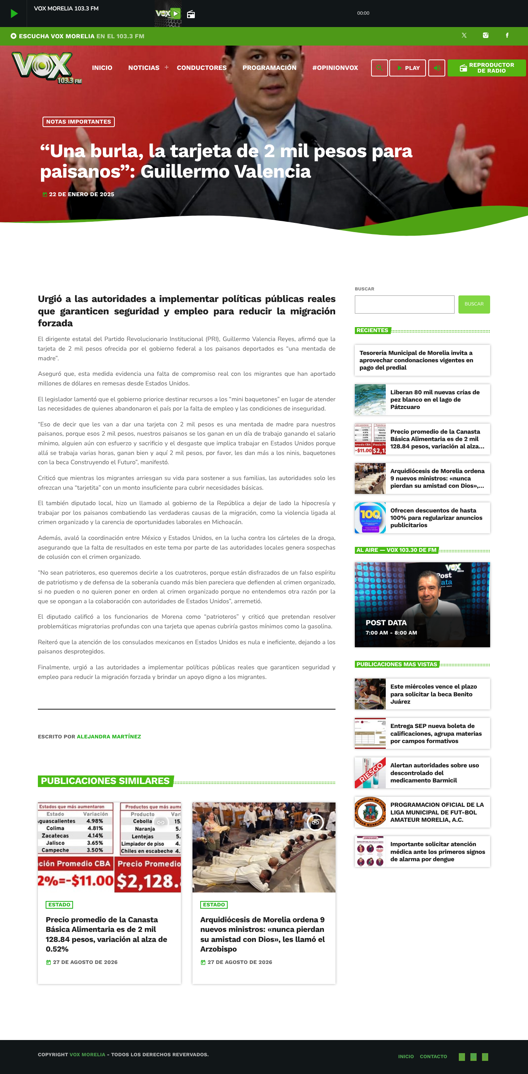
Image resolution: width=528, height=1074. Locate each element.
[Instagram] (486, 36)
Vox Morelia (87, 1055)
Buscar (364, 289)
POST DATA (386, 622)
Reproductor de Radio (486, 67)
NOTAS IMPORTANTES (78, 121)
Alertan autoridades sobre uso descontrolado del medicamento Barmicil (434, 773)
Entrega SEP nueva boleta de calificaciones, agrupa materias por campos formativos (436, 733)
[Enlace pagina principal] (47, 68)
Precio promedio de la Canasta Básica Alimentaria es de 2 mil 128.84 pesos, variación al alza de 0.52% (106, 934)
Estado (59, 905)
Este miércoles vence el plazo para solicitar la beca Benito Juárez (433, 694)
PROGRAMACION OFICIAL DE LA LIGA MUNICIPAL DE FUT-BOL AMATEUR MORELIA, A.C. (437, 812)
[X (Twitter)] (464, 36)
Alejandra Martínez (109, 737)
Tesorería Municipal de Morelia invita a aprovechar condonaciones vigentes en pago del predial (416, 360)
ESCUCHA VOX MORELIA (77, 36)
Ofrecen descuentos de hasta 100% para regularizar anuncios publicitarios (436, 518)
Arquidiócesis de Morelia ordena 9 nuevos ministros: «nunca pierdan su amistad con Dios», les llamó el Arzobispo (262, 934)
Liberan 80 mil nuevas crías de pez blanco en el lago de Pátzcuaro (435, 400)
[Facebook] (507, 36)
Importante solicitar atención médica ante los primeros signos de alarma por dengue (437, 851)
